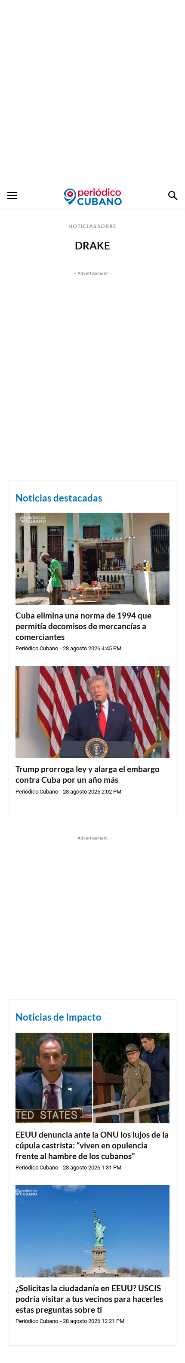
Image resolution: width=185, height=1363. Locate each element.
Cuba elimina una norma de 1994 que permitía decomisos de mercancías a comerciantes (83, 625)
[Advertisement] (92, 92)
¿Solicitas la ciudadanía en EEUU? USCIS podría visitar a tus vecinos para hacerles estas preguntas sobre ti (89, 1298)
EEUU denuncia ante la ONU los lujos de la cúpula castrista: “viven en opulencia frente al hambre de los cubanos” (92, 1144)
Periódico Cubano (36, 648)
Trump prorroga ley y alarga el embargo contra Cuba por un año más (87, 774)
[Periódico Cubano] (93, 196)
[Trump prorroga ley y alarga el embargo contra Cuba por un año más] (92, 712)
